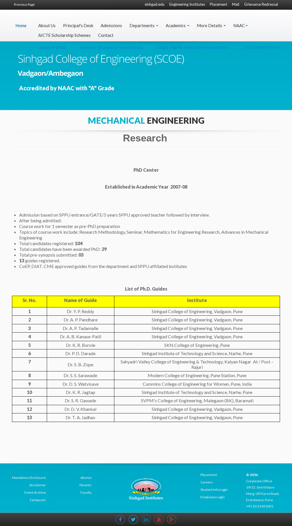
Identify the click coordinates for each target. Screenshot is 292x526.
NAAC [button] (239, 25)
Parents (86, 485)
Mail (235, 4)
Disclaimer (37, 485)
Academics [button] (176, 25)
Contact (105, 35)
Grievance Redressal (261, 4)
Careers (206, 482)
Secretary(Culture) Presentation (105, 47)
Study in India (46, 47)
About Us (47, 25)
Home (21, 25)
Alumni (86, 477)
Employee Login (212, 497)
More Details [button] (210, 25)
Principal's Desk (78, 25)
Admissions (111, 25)
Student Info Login (214, 489)
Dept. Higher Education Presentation (187, 47)
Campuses (38, 500)
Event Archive (35, 492)
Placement (218, 4)
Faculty (86, 492)
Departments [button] (142, 25)
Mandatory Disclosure (29, 477)
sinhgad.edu (155, 4)
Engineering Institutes (187, 4)
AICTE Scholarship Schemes (64, 35)
